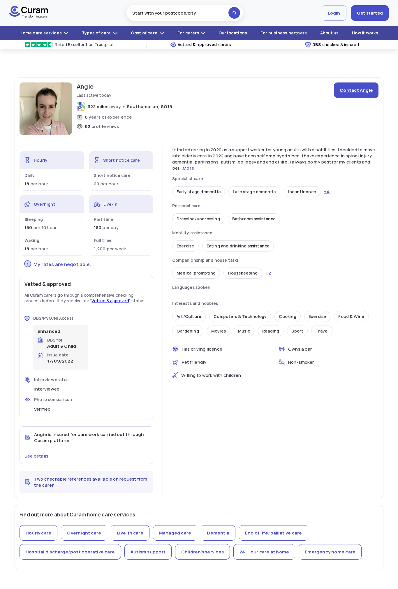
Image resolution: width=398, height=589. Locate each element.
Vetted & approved (110, 300)
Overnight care (84, 533)
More (188, 168)
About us (329, 33)
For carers (188, 33)
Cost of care (144, 33)
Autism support (148, 552)
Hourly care (38, 533)
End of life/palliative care (273, 533)
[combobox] (184, 13)
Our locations (233, 33)
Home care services (41, 33)
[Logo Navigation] (28, 13)
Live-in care (130, 533)
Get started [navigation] (370, 13)
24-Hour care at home (264, 552)
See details (36, 456)
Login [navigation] (334, 13)
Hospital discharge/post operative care (70, 552)
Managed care (175, 533)
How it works (365, 33)
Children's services (202, 552)
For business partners (283, 33)
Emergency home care (330, 552)
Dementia (218, 533)
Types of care (97, 33)
